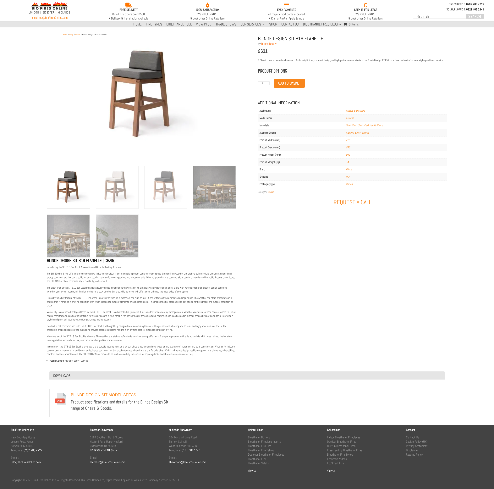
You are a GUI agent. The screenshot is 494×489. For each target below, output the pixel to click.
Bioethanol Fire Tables (261, 450)
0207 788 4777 (33, 450)
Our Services (250, 25)
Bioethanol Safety (258, 463)
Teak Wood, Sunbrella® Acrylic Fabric (364, 125)
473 (348, 140)
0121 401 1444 (191, 450)
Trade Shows (226, 25)
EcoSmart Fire (335, 463)
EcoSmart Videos (337, 459)
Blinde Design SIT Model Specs (103, 395)
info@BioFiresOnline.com (26, 462)
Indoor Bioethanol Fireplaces (343, 437)
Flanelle (350, 118)
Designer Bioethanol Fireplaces (266, 455)
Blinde (349, 169)
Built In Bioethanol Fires (341, 446)
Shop (273, 25)
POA (348, 176)
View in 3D (203, 25)
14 (347, 162)
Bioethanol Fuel (179, 25)
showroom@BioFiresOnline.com (187, 462)
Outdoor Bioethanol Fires (341, 442)
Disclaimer (412, 450)
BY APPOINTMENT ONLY (103, 450)
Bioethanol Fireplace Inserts (264, 442)
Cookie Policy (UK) (416, 442)
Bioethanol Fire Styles (340, 455)
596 (348, 147)
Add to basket (289, 83)
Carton (349, 184)
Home (137, 25)
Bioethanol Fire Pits (259, 446)
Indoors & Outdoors (355, 110)
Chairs (77, 34)
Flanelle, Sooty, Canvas (357, 132)
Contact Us (290, 25)
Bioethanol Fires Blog (320, 25)
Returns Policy (414, 455)
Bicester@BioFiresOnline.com (107, 462)
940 (348, 154)
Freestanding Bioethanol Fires (344, 450)
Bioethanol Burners (259, 437)
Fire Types (154, 25)
